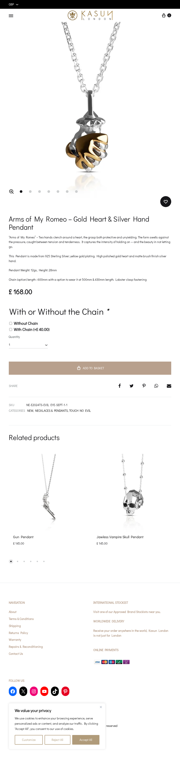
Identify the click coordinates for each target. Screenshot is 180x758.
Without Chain (26, 323)
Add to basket (93, 368)
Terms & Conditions (21, 619)
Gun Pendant (23, 536)
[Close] (100, 707)
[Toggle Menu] (11, 15)
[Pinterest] (65, 691)
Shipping (15, 626)
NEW (30, 410)
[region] (57, 726)
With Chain (31, 329)
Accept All (85, 740)
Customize (29, 740)
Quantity (14, 337)
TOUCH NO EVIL (80, 410)
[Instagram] (34, 691)
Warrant (14, 639)
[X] (23, 691)
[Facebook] (13, 691)
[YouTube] (44, 691)
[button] (11, 191)
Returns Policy (18, 633)
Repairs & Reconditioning (26, 646)
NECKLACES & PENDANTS (51, 410)
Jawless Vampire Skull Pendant (120, 536)
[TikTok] (55, 691)
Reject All (57, 740)
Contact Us (16, 653)
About (12, 612)
